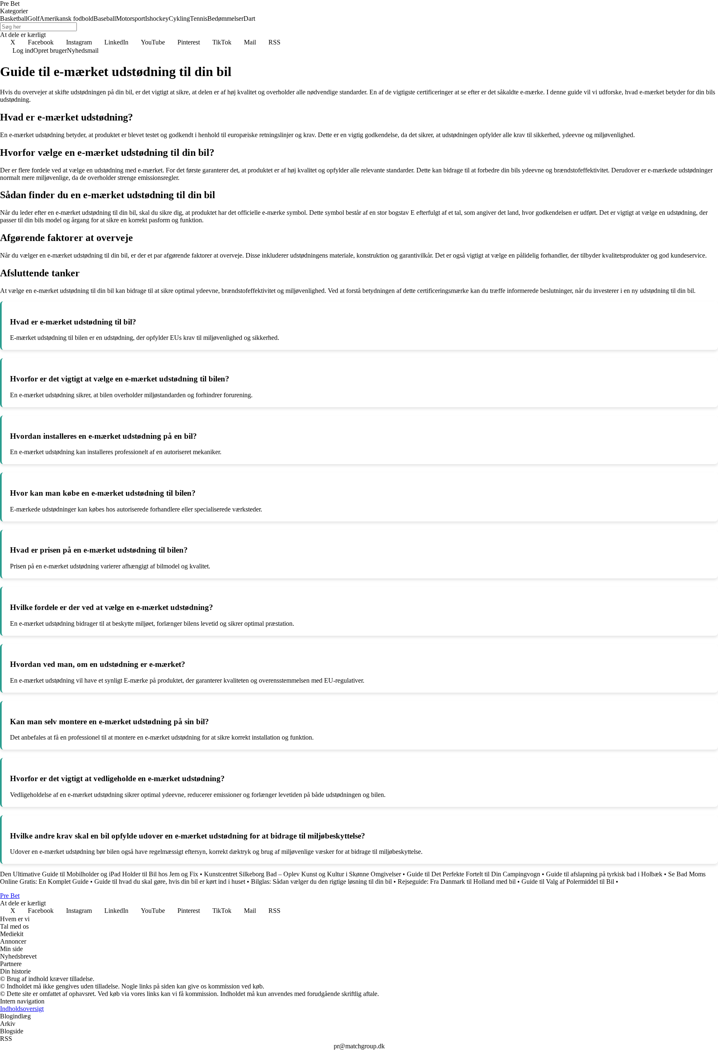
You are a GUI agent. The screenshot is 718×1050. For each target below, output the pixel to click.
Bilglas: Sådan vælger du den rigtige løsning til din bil (321, 881)
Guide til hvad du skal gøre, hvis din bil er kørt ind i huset (169, 881)
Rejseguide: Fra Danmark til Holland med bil (457, 881)
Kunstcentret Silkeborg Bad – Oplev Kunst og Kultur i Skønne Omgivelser (302, 874)
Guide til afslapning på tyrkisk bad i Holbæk (604, 874)
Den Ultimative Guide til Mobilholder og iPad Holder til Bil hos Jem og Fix (99, 874)
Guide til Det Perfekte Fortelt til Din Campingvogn (473, 874)
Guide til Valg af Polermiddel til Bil (567, 881)
